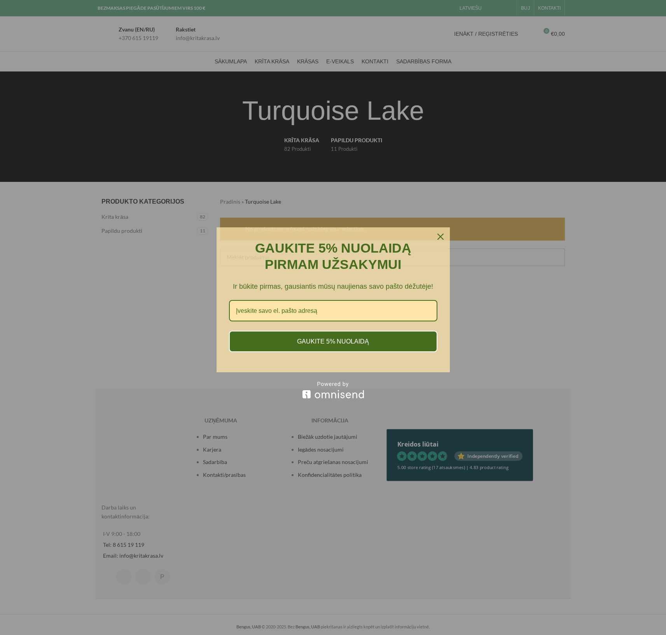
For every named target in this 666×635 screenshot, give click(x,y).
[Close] (440, 236)
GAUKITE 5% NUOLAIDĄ (333, 341)
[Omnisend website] (333, 390)
